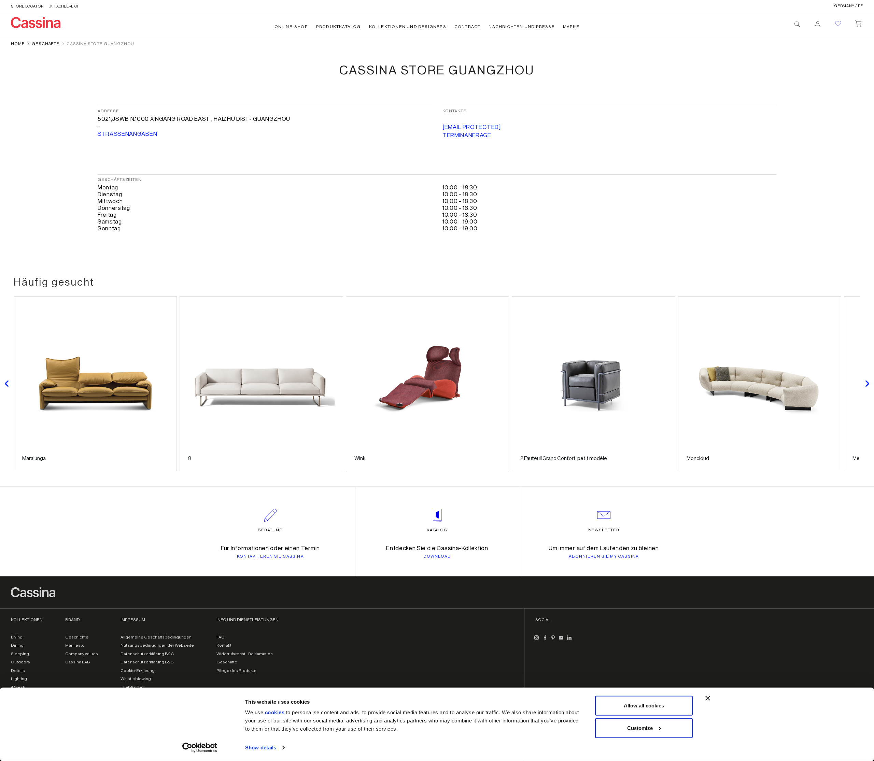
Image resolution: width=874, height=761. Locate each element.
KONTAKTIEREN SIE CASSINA (270, 556)
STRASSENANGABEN (127, 134)
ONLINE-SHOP (291, 27)
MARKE (571, 27)
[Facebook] (545, 640)
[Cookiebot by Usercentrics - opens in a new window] (200, 748)
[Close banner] (707, 698)
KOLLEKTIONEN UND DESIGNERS (407, 27)
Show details (260, 747)
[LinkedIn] (569, 640)
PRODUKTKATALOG (338, 27)
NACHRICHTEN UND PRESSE (521, 27)
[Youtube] (561, 640)
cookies (275, 712)
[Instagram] (537, 640)
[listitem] (95, 383)
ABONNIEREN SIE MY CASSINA (604, 556)
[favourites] (838, 23)
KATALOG (437, 530)
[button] (7, 384)
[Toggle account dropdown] (817, 22)
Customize (640, 728)
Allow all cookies (644, 705)
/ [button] (848, 6)
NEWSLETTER (603, 530)
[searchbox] (797, 24)
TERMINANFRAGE (466, 135)
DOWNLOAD (437, 556)
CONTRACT (467, 27)
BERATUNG (270, 530)
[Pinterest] (553, 640)
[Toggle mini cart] (858, 22)
